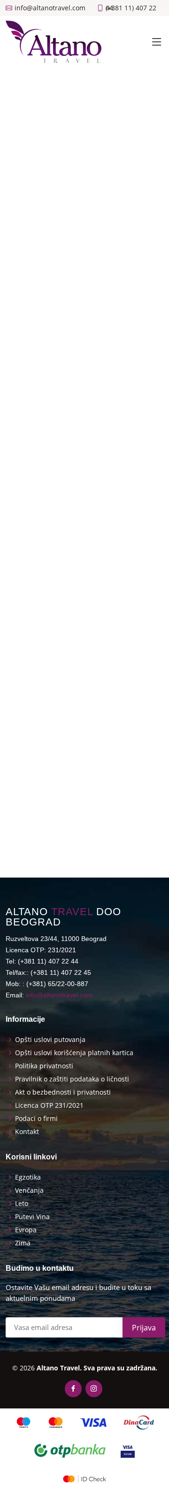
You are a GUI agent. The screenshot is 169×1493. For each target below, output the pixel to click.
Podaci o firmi (36, 1118)
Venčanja (29, 1190)
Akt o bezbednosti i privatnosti (63, 1092)
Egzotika (28, 1177)
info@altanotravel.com (59, 995)
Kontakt (27, 1131)
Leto (21, 1203)
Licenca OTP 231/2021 (49, 1105)
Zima (23, 1243)
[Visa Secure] (127, 1451)
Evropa (26, 1230)
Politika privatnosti (44, 1066)
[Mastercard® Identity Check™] (84, 1479)
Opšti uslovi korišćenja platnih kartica (74, 1053)
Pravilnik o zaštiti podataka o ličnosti (72, 1079)
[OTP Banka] (70, 1451)
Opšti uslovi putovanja (50, 1039)
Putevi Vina (32, 1216)
